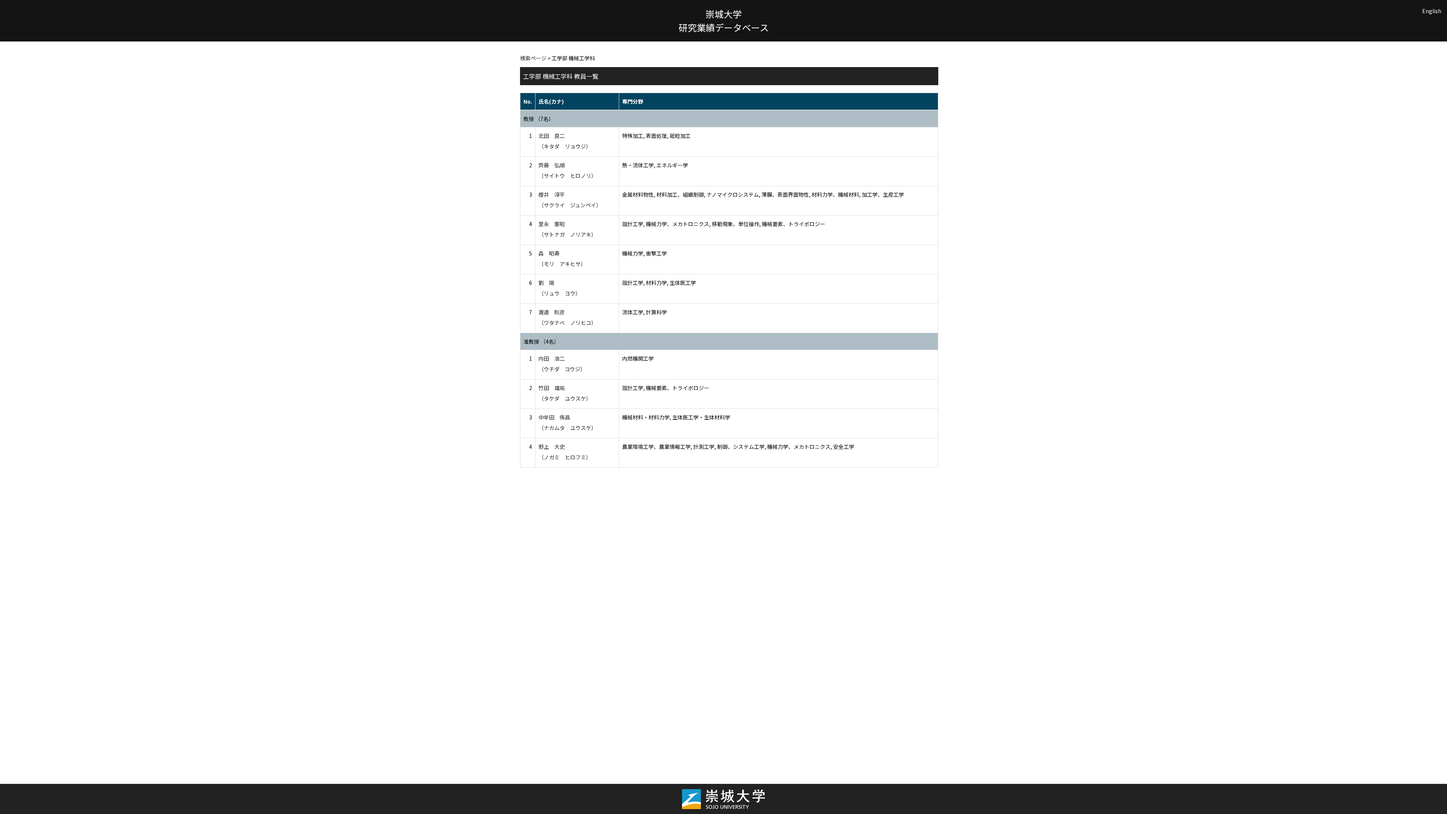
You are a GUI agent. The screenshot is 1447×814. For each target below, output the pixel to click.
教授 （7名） (538, 118)
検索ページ (533, 58)
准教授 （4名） (541, 341)
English (1431, 11)
